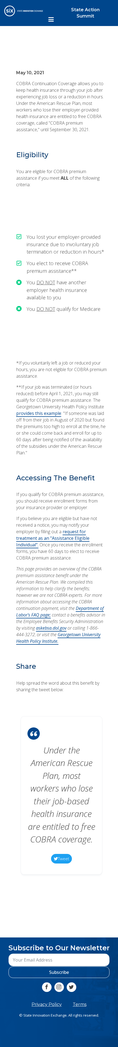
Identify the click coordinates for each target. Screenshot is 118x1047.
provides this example (38, 413)
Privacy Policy (47, 1004)
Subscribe (59, 972)
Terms (79, 1004)
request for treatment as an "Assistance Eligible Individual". (52, 538)
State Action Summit (85, 12)
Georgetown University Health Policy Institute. (58, 638)
